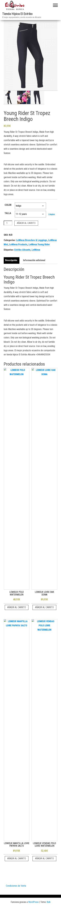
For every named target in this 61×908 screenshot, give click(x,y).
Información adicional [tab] (34, 260)
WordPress (33, 902)
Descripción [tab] (11, 260)
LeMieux (36, 249)
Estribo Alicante (22, 249)
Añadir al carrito (26, 223)
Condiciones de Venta (16, 885)
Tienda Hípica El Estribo (17, 14)
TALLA (8, 213)
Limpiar (51, 214)
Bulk (48, 902)
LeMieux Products (18, 244)
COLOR (8, 204)
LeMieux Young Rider (39, 244)
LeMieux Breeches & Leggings (31, 240)
